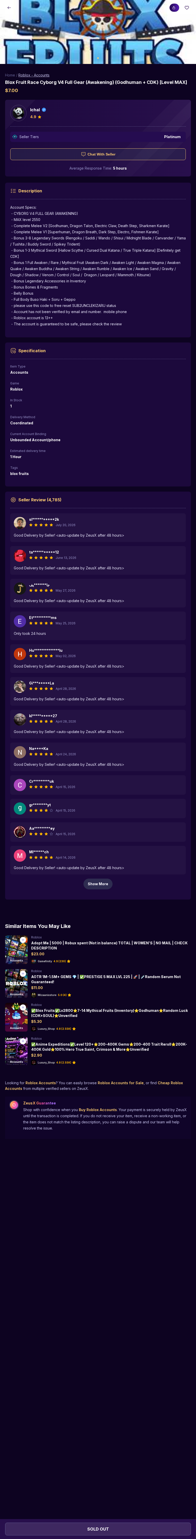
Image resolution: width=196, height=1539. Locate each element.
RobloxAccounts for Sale (121, 1083)
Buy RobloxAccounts (98, 1110)
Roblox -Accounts (34, 75)
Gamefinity (45, 961)
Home (10, 75)
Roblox (36, 937)
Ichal (35, 109)
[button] (98, 32)
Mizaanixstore (47, 995)
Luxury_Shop (46, 1028)
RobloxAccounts (41, 1083)
